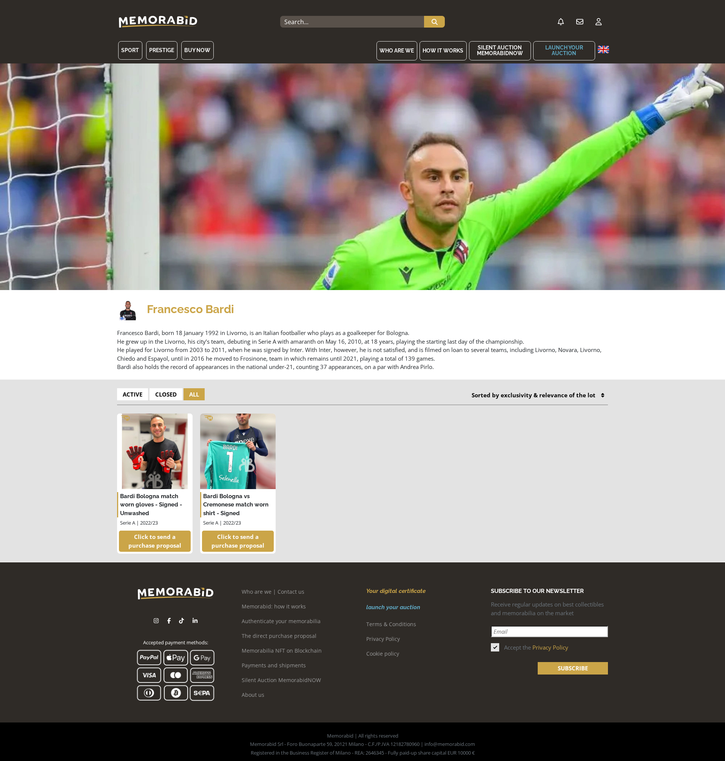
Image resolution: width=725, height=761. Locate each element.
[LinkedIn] (195, 620)
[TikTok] (181, 620)
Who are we (396, 51)
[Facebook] (169, 620)
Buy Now (197, 50)
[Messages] (579, 22)
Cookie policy (382, 653)
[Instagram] (156, 620)
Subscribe (573, 668)
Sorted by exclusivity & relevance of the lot (533, 395)
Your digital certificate (396, 591)
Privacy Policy (383, 638)
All (194, 394)
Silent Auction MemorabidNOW (500, 50)
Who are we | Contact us (273, 591)
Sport (130, 50)
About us (253, 694)
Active (132, 394)
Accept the (536, 647)
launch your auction (564, 50)
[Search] (434, 22)
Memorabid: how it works (274, 606)
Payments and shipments (274, 665)
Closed (166, 394)
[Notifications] (560, 22)
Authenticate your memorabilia (281, 621)
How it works (443, 51)
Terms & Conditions (391, 624)
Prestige (161, 50)
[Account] (598, 22)
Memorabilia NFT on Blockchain (282, 650)
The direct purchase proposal (279, 635)
